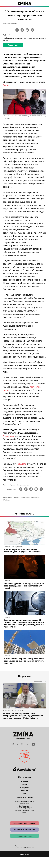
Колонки (24, 790)
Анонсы (25, 793)
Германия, (13, 485)
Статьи (24, 785)
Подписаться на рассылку (24, 829)
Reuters (6, 85)
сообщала (21, 463)
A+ (4, 34)
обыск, (18, 485)
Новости (24, 782)
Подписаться (13, 45)
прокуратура (25, 485)
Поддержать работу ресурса (24, 823)
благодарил (8, 436)
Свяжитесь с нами (24, 836)
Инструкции (24, 787)
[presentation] (6, 696)
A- (10, 34)
